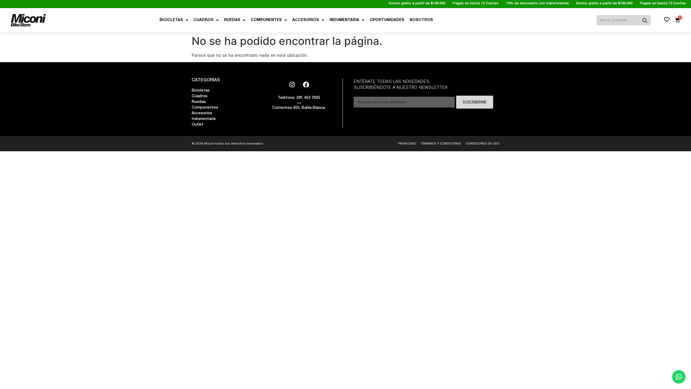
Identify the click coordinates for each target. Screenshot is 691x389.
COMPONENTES (266, 20)
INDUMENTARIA (344, 20)
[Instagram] (292, 84)
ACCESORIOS (305, 20)
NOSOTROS (421, 20)
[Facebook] (306, 84)
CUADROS (204, 20)
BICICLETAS (171, 20)
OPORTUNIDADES (387, 20)
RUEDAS (232, 20)
